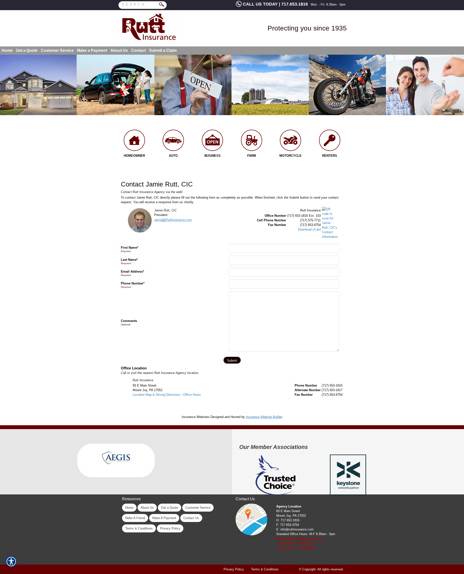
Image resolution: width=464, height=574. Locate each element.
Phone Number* (133, 283)
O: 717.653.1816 (287, 520)
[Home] (163, 27)
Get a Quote (169, 507)
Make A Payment (164, 518)
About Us (147, 507)
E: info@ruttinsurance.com (295, 529)
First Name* (129, 247)
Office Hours (192, 394)
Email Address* (132, 271)
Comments (129, 321)
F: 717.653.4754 (287, 525)
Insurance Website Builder (264, 417)
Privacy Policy (170, 528)
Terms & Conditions (139, 528)
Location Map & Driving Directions (156, 394)
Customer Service (197, 507)
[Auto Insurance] (173, 141)
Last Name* (129, 259)
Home (129, 507)
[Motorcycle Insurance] (291, 141)
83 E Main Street (288, 511)
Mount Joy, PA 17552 (291, 515)
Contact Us (191, 518)
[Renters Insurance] (330, 141)
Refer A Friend (135, 518)
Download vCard (309, 229)
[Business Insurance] (212, 141)
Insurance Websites (196, 417)
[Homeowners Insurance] (134, 141)
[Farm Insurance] (252, 141)
